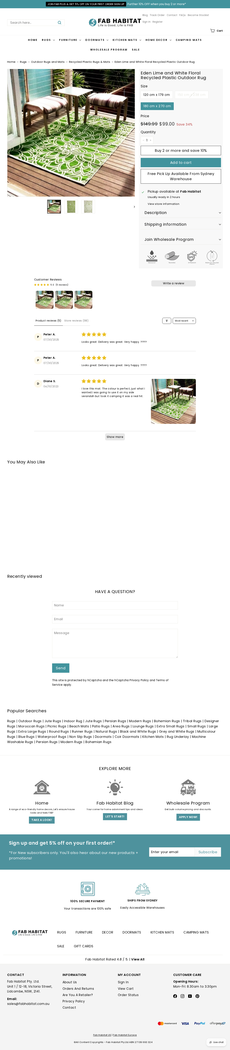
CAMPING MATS (196, 932)
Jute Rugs (53, 721)
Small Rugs (196, 726)
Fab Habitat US (102, 1035)
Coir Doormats (127, 736)
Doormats (95, 40)
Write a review (173, 283)
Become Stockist (198, 15)
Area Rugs (121, 726)
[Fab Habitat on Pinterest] (197, 996)
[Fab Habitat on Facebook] (175, 996)
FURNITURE (84, 932)
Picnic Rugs (56, 726)
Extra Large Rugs (32, 731)
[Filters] (166, 321)
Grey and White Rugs (176, 731)
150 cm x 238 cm (192, 94)
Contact (172, 15)
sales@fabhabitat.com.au (28, 1004)
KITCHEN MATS (162, 932)
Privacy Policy (139, 680)
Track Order (157, 15)
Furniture (68, 40)
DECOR (107, 932)
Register (158, 22)
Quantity (148, 132)
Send (61, 668)
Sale (136, 49)
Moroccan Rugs (31, 726)
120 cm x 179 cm (156, 94)
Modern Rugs (140, 721)
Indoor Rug (73, 721)
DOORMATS (132, 932)
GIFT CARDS (83, 946)
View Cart (126, 989)
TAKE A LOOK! (41, 820)
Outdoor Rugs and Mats (48, 62)
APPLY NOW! (188, 817)
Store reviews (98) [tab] (76, 320)
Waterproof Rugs (52, 736)
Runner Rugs (82, 731)
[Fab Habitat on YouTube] (190, 996)
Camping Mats (189, 40)
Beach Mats (79, 726)
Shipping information (165, 224)
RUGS (61, 932)
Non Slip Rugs (80, 736)
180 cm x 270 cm (157, 106)
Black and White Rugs (138, 731)
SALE (61, 946)
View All (138, 959)
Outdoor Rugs (30, 721)
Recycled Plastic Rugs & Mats (89, 62)
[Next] (132, 206)
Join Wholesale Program (169, 239)
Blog (145, 15)
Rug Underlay (178, 736)
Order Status (128, 995)
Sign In (146, 22)
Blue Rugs (26, 736)
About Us (70, 982)
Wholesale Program (109, 49)
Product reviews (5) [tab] (48, 320)
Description (155, 212)
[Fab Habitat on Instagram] (182, 996)
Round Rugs (59, 731)
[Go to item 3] (83, 300)
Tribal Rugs (192, 721)
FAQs (182, 15)
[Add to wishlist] (128, 75)
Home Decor (157, 40)
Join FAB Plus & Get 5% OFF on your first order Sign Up (86, 4)
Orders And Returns (78, 989)
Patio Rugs (101, 726)
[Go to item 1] (45, 300)
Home (33, 40)
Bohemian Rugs (167, 721)
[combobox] (36, 22)
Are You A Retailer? (78, 995)
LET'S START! (114, 816)
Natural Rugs (106, 731)
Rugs (47, 40)
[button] (173, 401)
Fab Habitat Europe (125, 1035)
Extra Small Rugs (170, 726)
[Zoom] (71, 133)
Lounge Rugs (143, 726)
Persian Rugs (115, 721)
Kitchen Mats (125, 40)
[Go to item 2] (64, 300)
